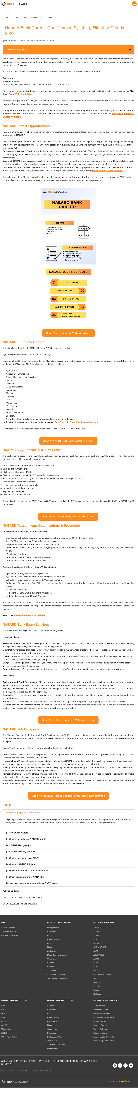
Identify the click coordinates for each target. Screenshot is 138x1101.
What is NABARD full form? (23, 864)
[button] (134, 3)
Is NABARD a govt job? (21, 845)
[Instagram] (125, 1065)
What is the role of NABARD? (24, 858)
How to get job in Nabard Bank (24, 812)
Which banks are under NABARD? (26, 877)
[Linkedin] (120, 1065)
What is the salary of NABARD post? (27, 839)
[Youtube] (131, 1065)
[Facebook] (115, 1065)
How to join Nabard (18, 833)
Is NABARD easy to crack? (22, 852)
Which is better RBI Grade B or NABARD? (30, 871)
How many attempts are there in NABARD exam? (34, 883)
